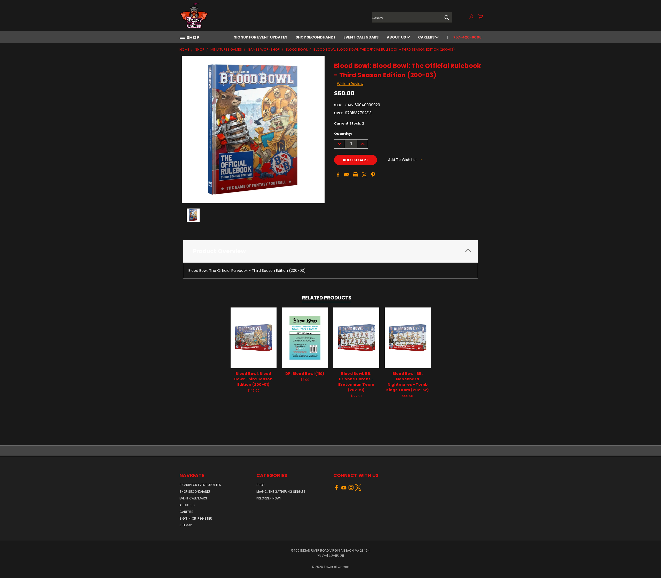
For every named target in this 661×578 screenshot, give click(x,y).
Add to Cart (253, 342)
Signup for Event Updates (260, 37)
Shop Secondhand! (315, 37)
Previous (647, 562)
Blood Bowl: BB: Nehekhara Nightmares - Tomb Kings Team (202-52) (407, 381)
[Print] (355, 174)
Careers (426, 37)
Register (205, 518)
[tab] (330, 251)
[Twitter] (364, 174)
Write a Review (350, 83)
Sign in (185, 518)
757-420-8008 (467, 37)
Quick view (253, 332)
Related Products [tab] (326, 297)
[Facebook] (338, 174)
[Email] (346, 174)
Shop (260, 485)
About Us (397, 37)
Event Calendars (361, 37)
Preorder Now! (268, 498)
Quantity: (343, 133)
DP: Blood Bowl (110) (305, 373)
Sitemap (185, 525)
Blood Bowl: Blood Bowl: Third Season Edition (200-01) (253, 379)
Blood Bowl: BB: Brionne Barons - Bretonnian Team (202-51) (356, 381)
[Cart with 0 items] (480, 16)
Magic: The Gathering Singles (280, 491)
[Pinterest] (373, 174)
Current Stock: (349, 123)
